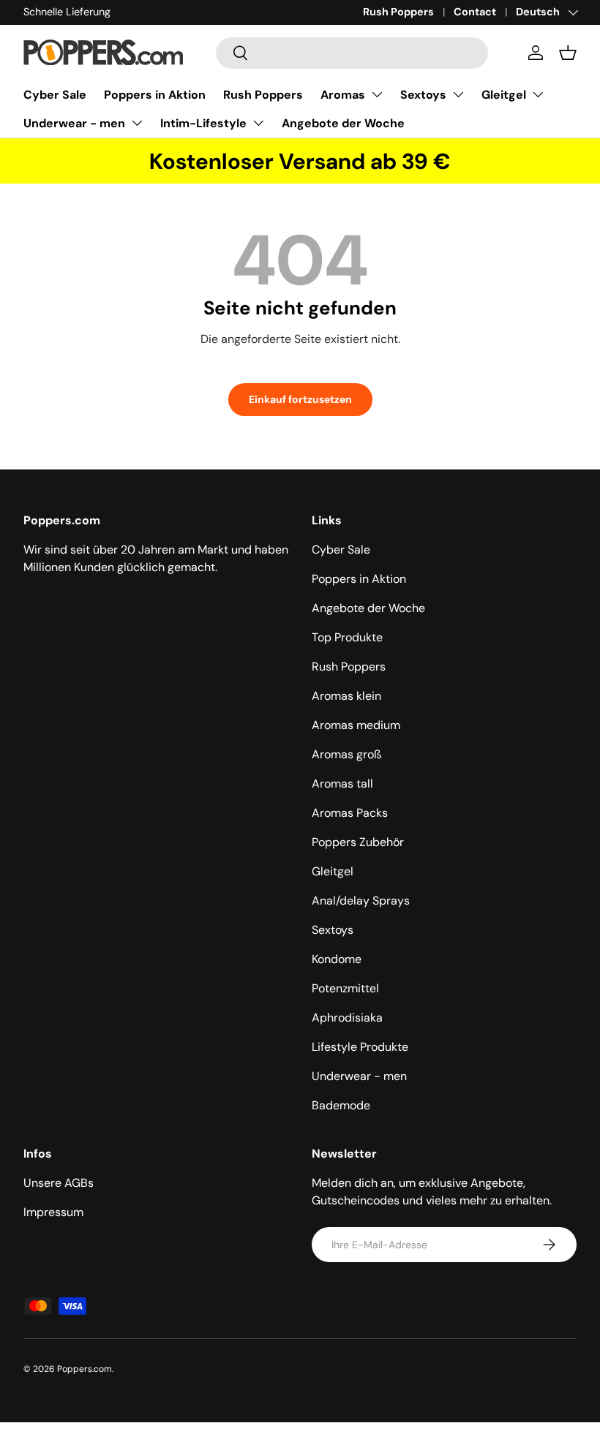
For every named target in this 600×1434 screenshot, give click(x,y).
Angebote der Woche (343, 123)
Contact (475, 11)
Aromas (342, 94)
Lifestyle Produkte (360, 1046)
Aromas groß (347, 754)
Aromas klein (346, 695)
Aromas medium (356, 725)
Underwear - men (74, 123)
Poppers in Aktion (155, 94)
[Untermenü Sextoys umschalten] (458, 94)
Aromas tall (342, 783)
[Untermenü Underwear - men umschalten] (137, 123)
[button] (568, 53)
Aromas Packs (350, 812)
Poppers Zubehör (358, 842)
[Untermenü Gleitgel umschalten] (538, 94)
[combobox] (352, 53)
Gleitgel (503, 94)
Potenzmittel (345, 988)
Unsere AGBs (58, 1182)
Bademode (341, 1105)
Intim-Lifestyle (203, 123)
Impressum (53, 1212)
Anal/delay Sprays (361, 900)
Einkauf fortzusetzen (300, 399)
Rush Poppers (398, 11)
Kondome (336, 959)
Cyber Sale (54, 94)
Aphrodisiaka (347, 1017)
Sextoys (423, 94)
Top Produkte (347, 637)
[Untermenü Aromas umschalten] (377, 94)
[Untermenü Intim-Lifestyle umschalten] (258, 123)
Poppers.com (84, 1369)
